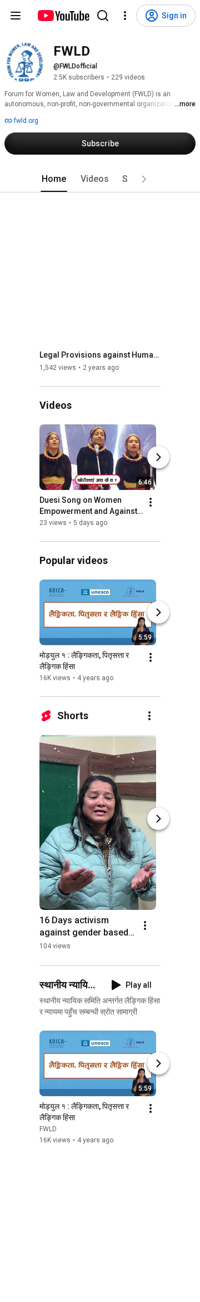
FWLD (48, 1129)
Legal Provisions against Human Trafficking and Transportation (100, 354)
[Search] (102, 15)
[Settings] (125, 15)
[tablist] (100, 179)
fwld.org (25, 121)
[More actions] (150, 502)
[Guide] (15, 15)
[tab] (54, 179)
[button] (144, 179)
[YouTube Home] (63, 15)
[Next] (158, 457)
